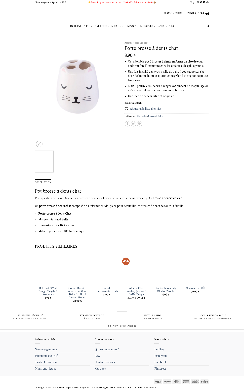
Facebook (160, 362)
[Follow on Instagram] (198, 2)
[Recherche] (208, 26)
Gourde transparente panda (107, 290)
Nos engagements (46, 349)
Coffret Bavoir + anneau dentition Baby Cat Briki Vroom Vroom (77, 293)
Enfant (131, 26)
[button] (173, 13)
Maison (116, 26)
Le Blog (159, 349)
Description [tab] (43, 182)
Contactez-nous (105, 362)
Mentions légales (45, 368)
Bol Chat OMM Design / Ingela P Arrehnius (48, 291)
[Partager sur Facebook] (127, 123)
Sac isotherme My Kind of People (166, 290)
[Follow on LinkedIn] (204, 2)
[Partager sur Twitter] (133, 123)
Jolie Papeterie (80, 26)
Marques (100, 368)
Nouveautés (166, 26)
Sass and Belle (141, 43)
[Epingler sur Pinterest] (139, 123)
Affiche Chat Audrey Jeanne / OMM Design (136, 291)
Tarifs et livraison (46, 362)
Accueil (128, 43)
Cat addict (142, 116)
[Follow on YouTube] (207, 2)
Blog (192, 2)
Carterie (101, 26)
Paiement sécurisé (46, 355)
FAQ (97, 355)
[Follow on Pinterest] (201, 2)
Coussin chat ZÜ (195, 288)
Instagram (160, 355)
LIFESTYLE (146, 26)
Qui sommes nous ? (107, 349)
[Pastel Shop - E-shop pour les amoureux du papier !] (122, 13)
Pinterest (160, 368)
